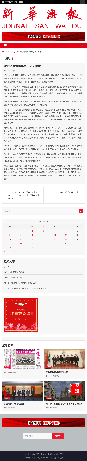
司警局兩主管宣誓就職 (13, 277)
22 (21, 243)
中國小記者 (35, 454)
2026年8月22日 (11, 373)
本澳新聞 (49, 366)
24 (43, 243)
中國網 (50, 454)
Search (81, 211)
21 (10, 243)
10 (43, 235)
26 (66, 243)
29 (21, 248)
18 (55, 239)
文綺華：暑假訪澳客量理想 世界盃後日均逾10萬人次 (25, 288)
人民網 (26, 454)
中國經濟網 (58, 454)
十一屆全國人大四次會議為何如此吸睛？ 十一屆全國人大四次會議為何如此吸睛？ (23, 195)
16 (32, 239)
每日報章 (7, 366)
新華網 (43, 454)
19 (66, 239)
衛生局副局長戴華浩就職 (14, 272)
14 (10, 239)
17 (43, 239)
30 (32, 248)
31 (43, 248)
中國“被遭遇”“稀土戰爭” (69, 192)
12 (66, 235)
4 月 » (12, 251)
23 (32, 243)
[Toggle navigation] (5, 45)
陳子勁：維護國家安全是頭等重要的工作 (20, 283)
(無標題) (7, 267)
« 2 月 (6, 251)
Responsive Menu (82, 2)
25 (55, 243)
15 (21, 239)
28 (10, 248)
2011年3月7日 (11, 71)
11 (55, 235)
